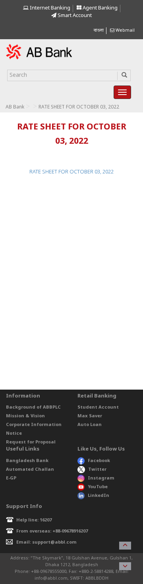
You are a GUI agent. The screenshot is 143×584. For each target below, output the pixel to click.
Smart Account (74, 15)
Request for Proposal (31, 442)
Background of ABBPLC (33, 407)
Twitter (97, 469)
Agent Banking (99, 8)
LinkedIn (98, 495)
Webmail (124, 30)
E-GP (11, 478)
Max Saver (89, 416)
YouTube (98, 487)
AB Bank (15, 107)
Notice (14, 433)
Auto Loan (89, 425)
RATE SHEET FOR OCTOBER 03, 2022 (71, 172)
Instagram (101, 478)
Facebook (99, 461)
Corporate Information (34, 425)
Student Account (98, 407)
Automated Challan (30, 469)
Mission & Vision (25, 416)
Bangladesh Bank (27, 461)
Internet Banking (49, 8)
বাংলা (98, 30)
